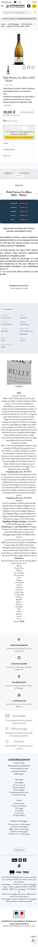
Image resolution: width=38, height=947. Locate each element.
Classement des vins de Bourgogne (19, 824)
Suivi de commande (19, 785)
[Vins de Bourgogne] (15, 6)
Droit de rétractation (19, 787)
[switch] (33, 941)
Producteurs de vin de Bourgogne (19, 834)
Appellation (19, 175)
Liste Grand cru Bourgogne (19, 826)
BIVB (22, 621)
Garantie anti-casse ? (9, 149)
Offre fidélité (19, 782)
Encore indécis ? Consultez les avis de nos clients (19, 747)
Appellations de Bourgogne (19, 831)
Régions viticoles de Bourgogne (19, 829)
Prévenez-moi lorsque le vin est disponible (19, 137)
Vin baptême (19, 810)
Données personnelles (19, 795)
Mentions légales (19, 790)
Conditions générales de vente (19, 792)
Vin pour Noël (19, 813)
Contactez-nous (19, 850)
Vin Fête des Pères (19, 815)
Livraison (5, 143)
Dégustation (8, 173)
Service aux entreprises (19, 806)
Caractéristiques (24, 173)
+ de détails (7, 105)
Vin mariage (19, 808)
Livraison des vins (19, 803)
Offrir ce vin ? (7, 156)
